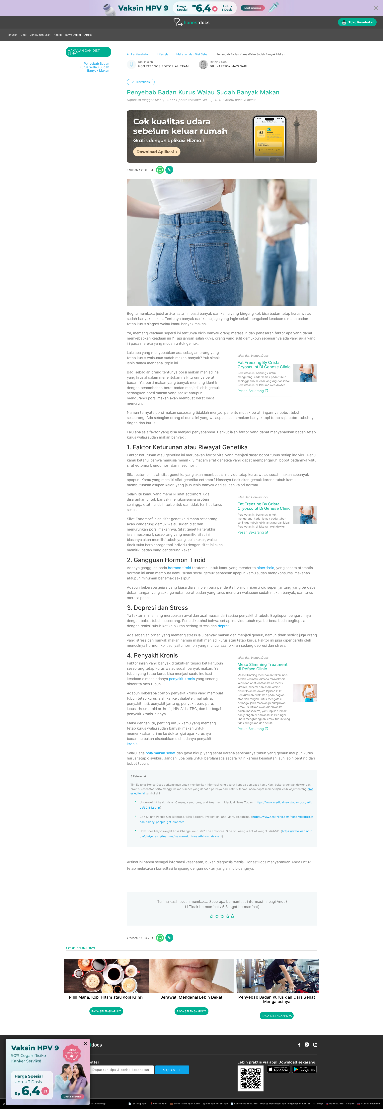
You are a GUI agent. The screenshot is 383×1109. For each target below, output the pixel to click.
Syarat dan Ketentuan (215, 1103)
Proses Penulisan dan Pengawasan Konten (285, 1103)
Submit (172, 1070)
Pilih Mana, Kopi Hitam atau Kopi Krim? (106, 997)
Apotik (58, 34)
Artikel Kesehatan (138, 54)
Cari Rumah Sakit (40, 34)
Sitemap (318, 1103)
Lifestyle (163, 54)
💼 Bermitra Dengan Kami (185, 1103)
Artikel (88, 34)
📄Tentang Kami (137, 1103)
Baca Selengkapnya (106, 1011)
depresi (224, 626)
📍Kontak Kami (158, 1103)
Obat (24, 34)
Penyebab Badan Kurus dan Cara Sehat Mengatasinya (276, 999)
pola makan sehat (161, 753)
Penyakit (12, 34)
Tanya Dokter (73, 34)
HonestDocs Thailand (341, 1103)
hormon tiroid (179, 568)
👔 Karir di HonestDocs (244, 1103)
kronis (132, 744)
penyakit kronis (182, 679)
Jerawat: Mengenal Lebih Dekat (191, 997)
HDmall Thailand (370, 1103)
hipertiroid (265, 568)
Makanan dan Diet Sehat (192, 54)
